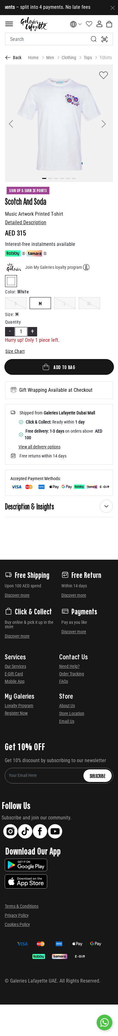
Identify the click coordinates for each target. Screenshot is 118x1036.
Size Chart (15, 351)
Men (50, 57)
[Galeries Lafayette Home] (34, 24)
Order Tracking (71, 673)
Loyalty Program (19, 705)
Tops (88, 57)
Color (10, 291)
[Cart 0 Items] (109, 24)
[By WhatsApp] (104, 1022)
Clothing (69, 57)
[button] (13, 123)
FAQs (63, 681)
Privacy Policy (17, 915)
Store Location (71, 713)
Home (33, 57)
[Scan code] (104, 39)
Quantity (13, 321)
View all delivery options (39, 446)
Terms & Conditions (21, 906)
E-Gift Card (14, 673)
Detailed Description (25, 222)
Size (9, 314)
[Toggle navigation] (9, 24)
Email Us (66, 721)
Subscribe (97, 776)
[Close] (112, 7)
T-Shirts (105, 57)
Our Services (15, 666)
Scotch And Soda (25, 201)
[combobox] (59, 39)
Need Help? (69, 666)
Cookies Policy (17, 924)
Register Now (16, 713)
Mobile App (15, 681)
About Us (67, 705)
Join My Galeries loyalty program (53, 267)
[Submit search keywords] (93, 39)
